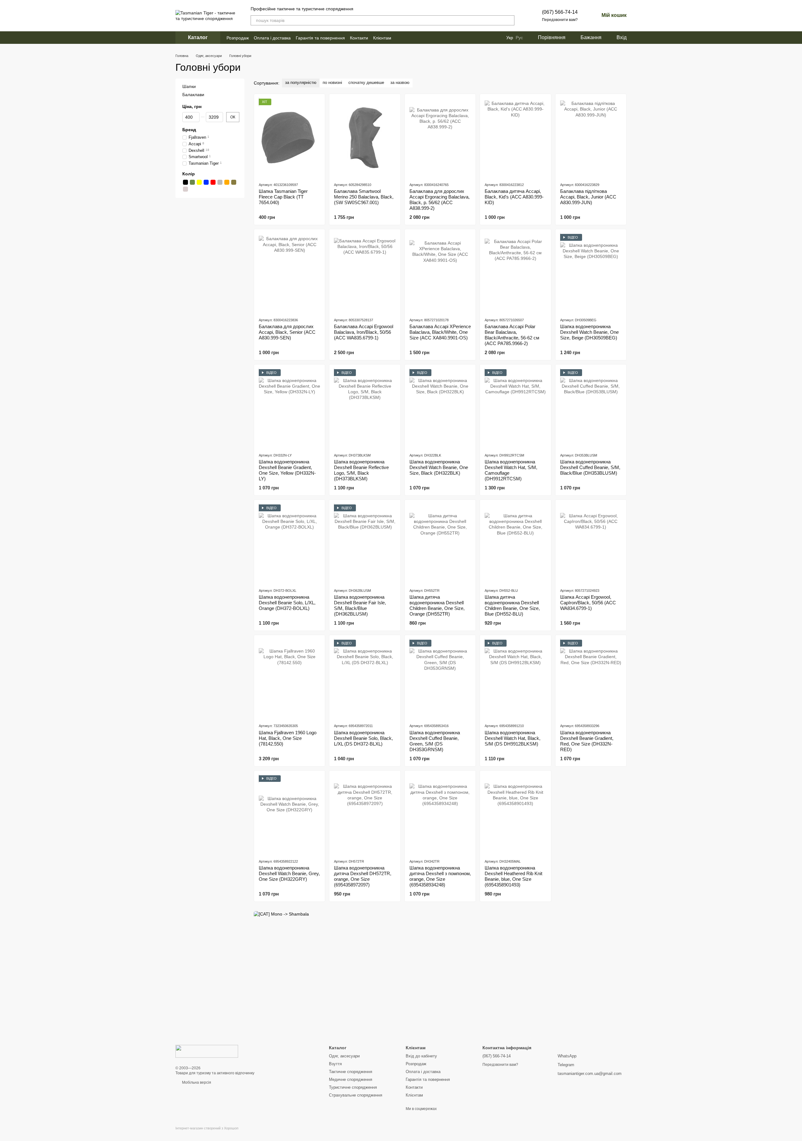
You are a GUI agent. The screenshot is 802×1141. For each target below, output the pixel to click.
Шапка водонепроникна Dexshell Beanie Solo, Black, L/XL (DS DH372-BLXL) (363, 738)
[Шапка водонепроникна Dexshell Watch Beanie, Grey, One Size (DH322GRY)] (289, 814)
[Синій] (206, 182)
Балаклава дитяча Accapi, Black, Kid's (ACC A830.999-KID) (514, 196)
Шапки (189, 86)
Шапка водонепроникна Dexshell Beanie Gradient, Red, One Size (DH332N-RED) (586, 741)
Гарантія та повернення (320, 37)
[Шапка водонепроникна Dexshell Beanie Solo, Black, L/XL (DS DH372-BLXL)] (364, 679)
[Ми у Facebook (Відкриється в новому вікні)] (400, 37)
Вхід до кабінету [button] (421, 1056)
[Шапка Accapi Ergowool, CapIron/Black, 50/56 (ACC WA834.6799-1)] (591, 543)
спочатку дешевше (366, 82)
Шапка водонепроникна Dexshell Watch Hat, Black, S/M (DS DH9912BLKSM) (512, 738)
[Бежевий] (185, 189)
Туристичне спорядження (353, 1087)
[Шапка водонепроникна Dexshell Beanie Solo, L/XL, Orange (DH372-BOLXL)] (289, 543)
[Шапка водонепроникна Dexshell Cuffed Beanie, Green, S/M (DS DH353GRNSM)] (440, 679)
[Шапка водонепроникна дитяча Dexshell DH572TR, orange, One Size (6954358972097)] (364, 814)
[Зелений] (192, 182)
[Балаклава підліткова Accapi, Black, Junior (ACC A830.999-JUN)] (591, 138)
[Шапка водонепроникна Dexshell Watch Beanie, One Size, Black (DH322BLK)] (440, 408)
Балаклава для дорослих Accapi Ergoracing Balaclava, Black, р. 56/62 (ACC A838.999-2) (439, 199)
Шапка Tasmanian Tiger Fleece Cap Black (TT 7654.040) (283, 196)
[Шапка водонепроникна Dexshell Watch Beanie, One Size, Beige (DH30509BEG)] (591, 273)
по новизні (332, 82)
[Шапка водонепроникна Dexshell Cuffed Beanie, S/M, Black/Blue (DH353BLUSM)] (591, 408)
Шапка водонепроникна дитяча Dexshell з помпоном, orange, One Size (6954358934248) (440, 876)
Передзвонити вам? (560, 20)
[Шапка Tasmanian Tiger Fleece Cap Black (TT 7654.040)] (289, 138)
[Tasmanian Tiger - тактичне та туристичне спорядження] (206, 1051)
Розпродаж (238, 37)
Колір (188, 173)
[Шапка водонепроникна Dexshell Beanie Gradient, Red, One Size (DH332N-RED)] (591, 679)
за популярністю (300, 82)
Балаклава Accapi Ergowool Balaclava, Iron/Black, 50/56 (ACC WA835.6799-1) (363, 332)
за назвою (399, 82)
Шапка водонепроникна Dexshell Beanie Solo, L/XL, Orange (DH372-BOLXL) (287, 602)
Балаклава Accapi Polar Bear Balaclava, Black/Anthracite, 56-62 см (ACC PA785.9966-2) (512, 335)
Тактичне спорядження (350, 1071)
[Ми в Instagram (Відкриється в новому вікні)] (407, 37)
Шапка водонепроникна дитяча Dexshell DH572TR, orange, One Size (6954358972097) (362, 876)
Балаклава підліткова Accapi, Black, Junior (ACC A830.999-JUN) (588, 196)
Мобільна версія (196, 1082)
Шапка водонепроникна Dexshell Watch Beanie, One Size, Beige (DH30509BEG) (589, 332)
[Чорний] (185, 182)
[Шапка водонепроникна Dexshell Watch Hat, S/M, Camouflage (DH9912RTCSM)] (515, 408)
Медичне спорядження (350, 1079)
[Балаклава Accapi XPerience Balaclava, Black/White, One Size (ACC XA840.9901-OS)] (440, 273)
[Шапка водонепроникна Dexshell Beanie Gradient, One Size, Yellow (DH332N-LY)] (289, 408)
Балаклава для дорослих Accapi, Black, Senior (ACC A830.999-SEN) (287, 332)
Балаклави (193, 94)
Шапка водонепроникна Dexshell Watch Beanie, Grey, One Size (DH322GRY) (289, 873)
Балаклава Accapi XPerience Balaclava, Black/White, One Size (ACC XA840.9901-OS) (440, 332)
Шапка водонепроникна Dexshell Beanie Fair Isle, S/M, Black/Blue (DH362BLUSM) (360, 605)
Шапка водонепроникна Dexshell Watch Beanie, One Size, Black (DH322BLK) (438, 467)
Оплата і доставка (272, 37)
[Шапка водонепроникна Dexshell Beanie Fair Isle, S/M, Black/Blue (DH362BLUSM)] (364, 543)
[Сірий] (220, 182)
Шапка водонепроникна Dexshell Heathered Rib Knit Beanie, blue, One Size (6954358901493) (513, 876)
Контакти (359, 37)
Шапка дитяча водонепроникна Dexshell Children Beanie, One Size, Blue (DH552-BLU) (512, 605)
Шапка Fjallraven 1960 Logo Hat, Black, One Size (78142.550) (287, 738)
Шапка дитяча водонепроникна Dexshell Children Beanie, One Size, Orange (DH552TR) (437, 605)
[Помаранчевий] (227, 182)
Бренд (189, 129)
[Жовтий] (199, 182)
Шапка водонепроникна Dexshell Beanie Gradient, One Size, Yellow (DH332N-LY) (287, 470)
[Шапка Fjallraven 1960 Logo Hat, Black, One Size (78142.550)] (289, 679)
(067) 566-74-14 (560, 12)
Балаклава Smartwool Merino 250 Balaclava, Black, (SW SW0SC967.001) (363, 196)
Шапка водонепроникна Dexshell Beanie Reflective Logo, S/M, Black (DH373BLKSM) (361, 470)
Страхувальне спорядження (355, 1095)
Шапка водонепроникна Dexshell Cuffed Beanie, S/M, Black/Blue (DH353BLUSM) (590, 467)
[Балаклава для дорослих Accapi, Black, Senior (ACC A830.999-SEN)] (289, 273)
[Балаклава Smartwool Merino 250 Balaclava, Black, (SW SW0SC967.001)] (364, 138)
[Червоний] (213, 182)
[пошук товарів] (509, 20)
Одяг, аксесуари (344, 1056)
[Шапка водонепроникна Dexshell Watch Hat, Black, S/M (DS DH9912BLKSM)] (515, 679)
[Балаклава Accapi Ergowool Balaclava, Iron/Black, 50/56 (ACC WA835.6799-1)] (364, 273)
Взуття (335, 1063)
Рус (519, 37)
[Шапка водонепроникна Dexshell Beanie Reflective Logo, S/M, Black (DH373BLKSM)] (364, 408)
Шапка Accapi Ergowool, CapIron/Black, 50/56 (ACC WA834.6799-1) (588, 602)
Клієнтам (382, 37)
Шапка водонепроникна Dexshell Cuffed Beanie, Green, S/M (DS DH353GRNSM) (434, 741)
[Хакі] (234, 182)
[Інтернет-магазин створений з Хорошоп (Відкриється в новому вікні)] (206, 1133)
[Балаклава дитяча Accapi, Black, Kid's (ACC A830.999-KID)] (515, 138)
